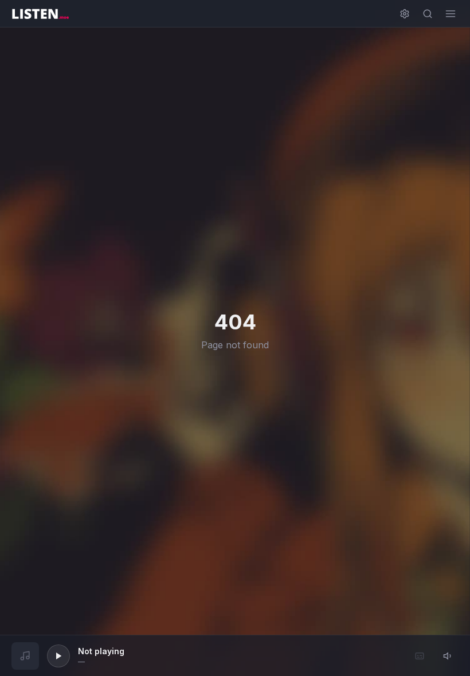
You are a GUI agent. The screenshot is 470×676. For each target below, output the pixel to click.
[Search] (427, 13)
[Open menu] (450, 13)
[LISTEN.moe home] (40, 14)
